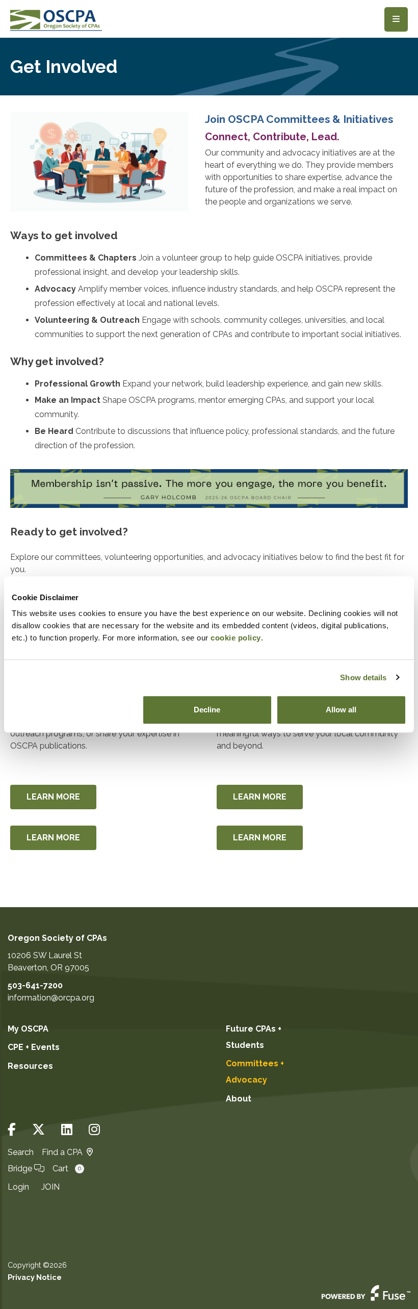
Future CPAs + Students (253, 1037)
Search (21, 1152)
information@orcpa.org (51, 998)
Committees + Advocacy (255, 1072)
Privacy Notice (35, 1277)
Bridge (21, 1168)
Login (18, 1187)
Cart (67, 1168)
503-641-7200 (35, 985)
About (238, 1098)
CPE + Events (34, 1047)
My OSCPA (28, 1029)
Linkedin (66, 1129)
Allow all (341, 709)
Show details (363, 677)
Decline (207, 709)
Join (50, 1187)
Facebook (12, 1129)
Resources (30, 1066)
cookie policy (236, 637)
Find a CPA (62, 1152)
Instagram (94, 1129)
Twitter (38, 1129)
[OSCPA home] (56, 19)
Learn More (53, 797)
